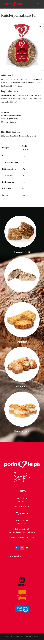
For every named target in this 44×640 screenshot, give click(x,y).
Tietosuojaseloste (15, 556)
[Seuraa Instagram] (22, 548)
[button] (40, 27)
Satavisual (33, 636)
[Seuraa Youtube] (27, 548)
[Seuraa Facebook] (17, 548)
